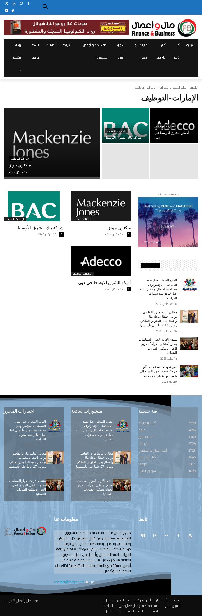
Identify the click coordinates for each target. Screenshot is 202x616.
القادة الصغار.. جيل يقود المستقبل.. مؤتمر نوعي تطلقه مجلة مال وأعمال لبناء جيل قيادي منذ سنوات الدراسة (158, 289)
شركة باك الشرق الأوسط (40, 227)
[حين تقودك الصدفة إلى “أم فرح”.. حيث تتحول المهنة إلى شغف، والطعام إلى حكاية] (189, 371)
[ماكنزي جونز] (52, 143)
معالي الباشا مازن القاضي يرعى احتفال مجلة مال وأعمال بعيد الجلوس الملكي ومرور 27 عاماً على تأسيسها (158, 318)
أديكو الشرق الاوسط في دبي (104, 282)
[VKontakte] (143, 536)
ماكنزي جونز (119, 227)
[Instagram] (21, 4)
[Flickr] (166, 536)
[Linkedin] (14, 4)
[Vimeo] (13, 11)
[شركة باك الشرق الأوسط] (125, 125)
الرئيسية (194, 87)
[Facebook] (29, 4)
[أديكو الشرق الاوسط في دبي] (101, 261)
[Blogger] (190, 536)
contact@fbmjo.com (69, 582)
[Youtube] (7, 11)
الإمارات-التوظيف (20, 158)
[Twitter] (7, 4)
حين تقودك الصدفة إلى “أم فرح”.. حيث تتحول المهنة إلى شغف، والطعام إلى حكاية (158, 371)
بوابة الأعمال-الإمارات (173, 87)
